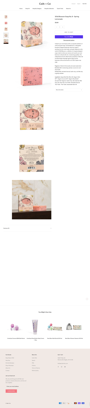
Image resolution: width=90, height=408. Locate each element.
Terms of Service (36, 368)
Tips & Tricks (60, 8)
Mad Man (8, 360)
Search (78, 3)
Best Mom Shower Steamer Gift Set (74, 338)
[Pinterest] (65, 367)
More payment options (68, 40)
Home (20, 8)
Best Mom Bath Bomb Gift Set (54, 338)
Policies (34, 365)
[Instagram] (61, 367)
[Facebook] (58, 367)
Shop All (27, 8)
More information (59, 89)
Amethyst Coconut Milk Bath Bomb (16, 338)
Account (73, 3)
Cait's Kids (34, 358)
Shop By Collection (49, 8)
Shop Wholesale (10, 365)
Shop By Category (37, 8)
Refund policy (35, 370)
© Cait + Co (8, 403)
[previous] (4, 329)
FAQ (33, 363)
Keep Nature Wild (10, 358)
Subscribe (11, 391)
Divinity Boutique (10, 363)
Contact (7, 370)
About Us (68, 8)
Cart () (84, 3)
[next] (85, 329)
